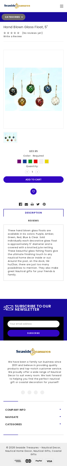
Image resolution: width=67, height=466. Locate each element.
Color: (33, 155)
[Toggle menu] (62, 5)
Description (33, 212)
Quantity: (32, 166)
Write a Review (12, 36)
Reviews (33, 220)
